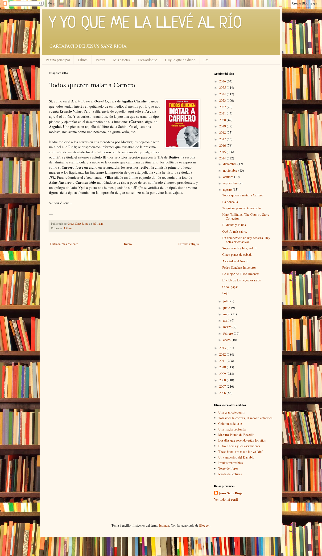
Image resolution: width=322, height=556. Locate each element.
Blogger (204, 525)
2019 (223, 126)
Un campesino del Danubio (236, 457)
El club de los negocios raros (241, 280)
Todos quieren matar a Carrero (242, 195)
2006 (223, 392)
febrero (228, 333)
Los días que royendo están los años (242, 440)
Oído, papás (230, 286)
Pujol (225, 293)
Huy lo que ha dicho (180, 59)
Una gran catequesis (231, 412)
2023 (223, 100)
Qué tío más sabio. (234, 231)
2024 (223, 94)
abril (226, 320)
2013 (223, 347)
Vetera (100, 59)
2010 (223, 367)
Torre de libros (228, 468)
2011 (223, 360)
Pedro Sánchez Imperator (239, 267)
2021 (223, 113)
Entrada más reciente (64, 244)
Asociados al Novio (235, 261)
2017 (223, 139)
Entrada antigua (188, 244)
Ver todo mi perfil (226, 499)
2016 (223, 145)
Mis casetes (121, 59)
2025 (223, 87)
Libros (82, 59)
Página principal (58, 59)
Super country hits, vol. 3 (239, 248)
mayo (227, 314)
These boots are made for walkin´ (240, 451)
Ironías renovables (230, 462)
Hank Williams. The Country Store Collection (245, 216)
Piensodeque (147, 59)
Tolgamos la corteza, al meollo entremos (245, 418)
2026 (223, 81)
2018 (223, 132)
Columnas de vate (230, 423)
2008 (223, 380)
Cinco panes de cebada (237, 254)
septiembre (231, 183)
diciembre (230, 164)
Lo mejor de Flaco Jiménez (240, 274)
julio (226, 301)
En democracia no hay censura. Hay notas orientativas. (246, 239)
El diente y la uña (234, 225)
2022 (223, 107)
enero (227, 339)
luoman (164, 525)
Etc (205, 59)
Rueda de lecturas (230, 474)
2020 (223, 120)
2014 (223, 158)
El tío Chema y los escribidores (239, 446)
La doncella (230, 201)
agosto (228, 189)
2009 (223, 373)
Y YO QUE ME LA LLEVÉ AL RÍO (145, 23)
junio (227, 307)
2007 (223, 386)
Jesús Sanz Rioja (231, 493)
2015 (223, 152)
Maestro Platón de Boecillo (236, 434)
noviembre (230, 170)
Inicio (128, 244)
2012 (223, 354)
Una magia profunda (232, 429)
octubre (228, 177)
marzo (227, 327)
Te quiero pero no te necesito (241, 208)
